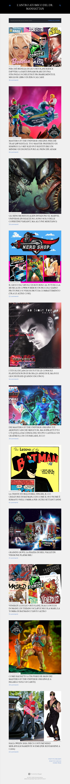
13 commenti (13, 614)
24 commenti (13, 379)
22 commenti (13, 296)
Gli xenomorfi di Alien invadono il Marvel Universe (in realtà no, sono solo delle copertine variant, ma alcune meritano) (34, 218)
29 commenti (13, 224)
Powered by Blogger (36, 774)
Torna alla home (54, 20)
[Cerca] (60, 5)
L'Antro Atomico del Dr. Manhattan (35, 6)
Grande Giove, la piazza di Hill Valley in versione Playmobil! (32, 553)
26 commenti (13, 152)
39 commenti (13, 439)
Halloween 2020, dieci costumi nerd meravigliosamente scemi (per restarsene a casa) (34, 746)
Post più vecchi (55, 761)
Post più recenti (54, 759)
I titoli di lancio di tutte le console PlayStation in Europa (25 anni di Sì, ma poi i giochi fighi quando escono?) (34, 373)
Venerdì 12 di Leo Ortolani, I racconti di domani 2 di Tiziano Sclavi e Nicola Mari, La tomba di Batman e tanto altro (34, 608)
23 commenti (13, 752)
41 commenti (13, 502)
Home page (57, 763)
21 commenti (13, 558)
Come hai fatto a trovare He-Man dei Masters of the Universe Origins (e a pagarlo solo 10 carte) (30, 679)
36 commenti (13, 80)
